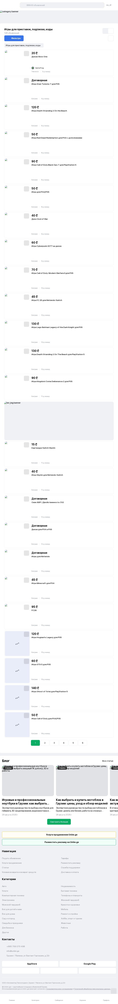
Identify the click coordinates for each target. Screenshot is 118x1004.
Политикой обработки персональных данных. (92, 989)
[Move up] (114, 991)
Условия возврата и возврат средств (19, 872)
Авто (4, 886)
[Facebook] (20, 971)
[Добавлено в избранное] (26, 53)
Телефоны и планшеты (71, 895)
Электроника (8, 900)
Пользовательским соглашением (59, 989)
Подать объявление (11, 858)
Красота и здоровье (70, 905)
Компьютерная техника (13, 895)
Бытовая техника (69, 891)
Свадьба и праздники (12, 923)
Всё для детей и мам (12, 909)
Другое (5, 932)
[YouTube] (59, 971)
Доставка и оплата (70, 872)
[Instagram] (97, 971)
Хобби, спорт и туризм (71, 918)
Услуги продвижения (12, 863)
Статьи (5, 867)
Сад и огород (8, 918)
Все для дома (8, 914)
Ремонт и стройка (69, 914)
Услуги (5, 891)
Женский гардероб (70, 900)
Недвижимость (68, 886)
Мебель (64, 909)
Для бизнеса (8, 928)
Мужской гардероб (11, 905)
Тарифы (64, 858)
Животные (66, 923)
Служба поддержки (70, 867)
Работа (64, 928)
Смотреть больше (59, 822)
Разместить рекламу (70, 863)
